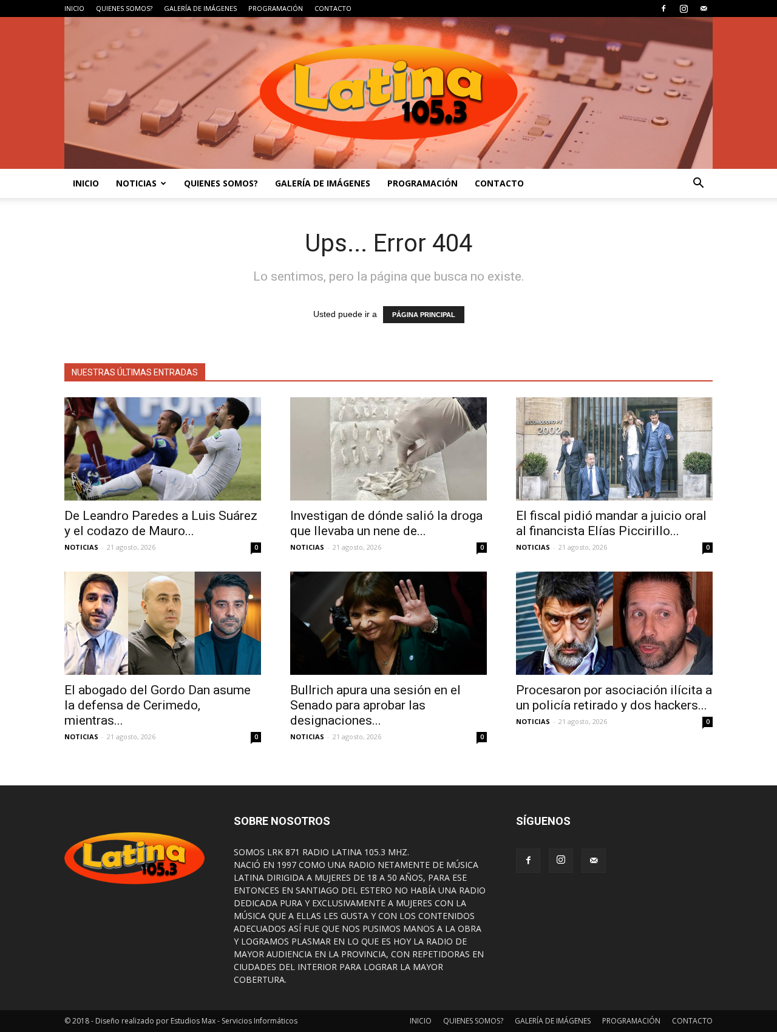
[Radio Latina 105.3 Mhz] (388, 93)
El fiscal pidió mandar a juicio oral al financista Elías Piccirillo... (611, 523)
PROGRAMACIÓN (275, 8)
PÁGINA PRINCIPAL (423, 314)
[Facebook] (663, 8)
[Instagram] (683, 8)
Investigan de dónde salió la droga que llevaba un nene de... (386, 523)
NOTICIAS (136, 183)
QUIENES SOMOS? (124, 8)
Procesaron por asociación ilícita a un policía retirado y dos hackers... (614, 697)
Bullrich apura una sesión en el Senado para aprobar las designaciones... (375, 705)
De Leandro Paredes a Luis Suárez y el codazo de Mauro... (160, 523)
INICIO (74, 8)
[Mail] (703, 8)
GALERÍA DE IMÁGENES (200, 8)
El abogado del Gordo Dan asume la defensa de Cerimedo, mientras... (157, 705)
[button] (698, 183)
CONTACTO (332, 8)
